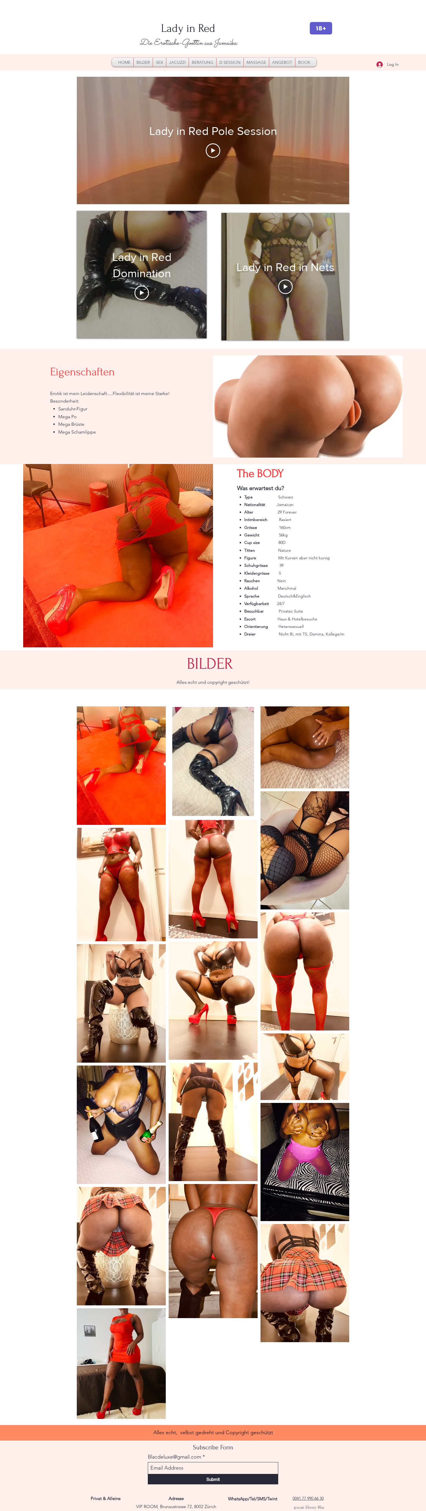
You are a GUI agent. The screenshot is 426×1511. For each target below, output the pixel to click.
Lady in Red (188, 28)
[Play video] (213, 150)
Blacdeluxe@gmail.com (174, 1456)
